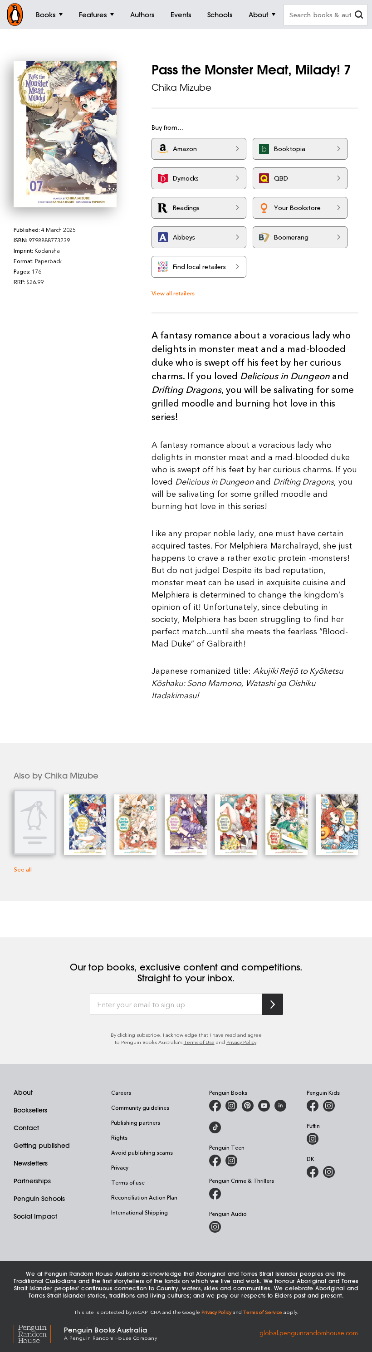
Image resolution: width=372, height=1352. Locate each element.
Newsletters (31, 1163)
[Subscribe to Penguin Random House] (272, 1004)
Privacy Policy (241, 1042)
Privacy (119, 1167)
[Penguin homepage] (15, 14)
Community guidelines (140, 1107)
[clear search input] (359, 15)
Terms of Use (199, 1042)
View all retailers (173, 293)
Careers (121, 1092)
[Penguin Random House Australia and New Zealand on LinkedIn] (280, 1106)
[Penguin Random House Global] (39, 1333)
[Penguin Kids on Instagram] (329, 1106)
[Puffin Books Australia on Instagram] (312, 1139)
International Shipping (139, 1212)
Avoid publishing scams (142, 1152)
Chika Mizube (181, 87)
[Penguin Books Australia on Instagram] (231, 1106)
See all (23, 869)
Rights (119, 1137)
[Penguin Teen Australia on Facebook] (215, 1160)
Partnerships (32, 1181)
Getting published (42, 1145)
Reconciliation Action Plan (144, 1197)
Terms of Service (262, 1312)
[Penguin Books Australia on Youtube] (264, 1106)
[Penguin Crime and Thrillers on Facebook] (215, 1194)
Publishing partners (135, 1122)
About (23, 1092)
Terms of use (128, 1182)
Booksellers (30, 1110)
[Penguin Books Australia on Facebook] (215, 1106)
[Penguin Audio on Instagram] (215, 1227)
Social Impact (35, 1216)
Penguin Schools (39, 1199)
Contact (26, 1128)
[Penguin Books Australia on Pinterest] (248, 1106)
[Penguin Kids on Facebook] (312, 1106)
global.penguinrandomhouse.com (308, 1332)
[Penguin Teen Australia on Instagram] (231, 1160)
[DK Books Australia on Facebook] (312, 1172)
